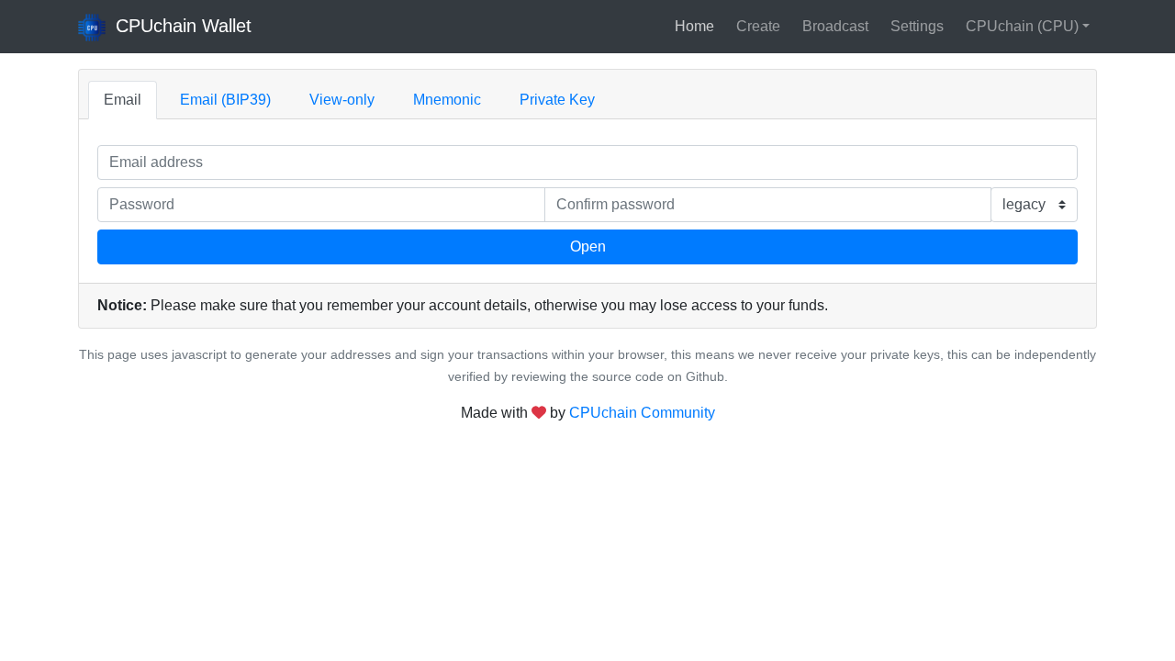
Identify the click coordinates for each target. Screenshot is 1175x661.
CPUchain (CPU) (1022, 26)
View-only (342, 99)
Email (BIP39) (225, 99)
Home (694, 26)
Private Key (557, 99)
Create (758, 26)
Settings (917, 26)
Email (122, 99)
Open (588, 246)
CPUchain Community (642, 412)
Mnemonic (447, 99)
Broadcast (835, 26)
